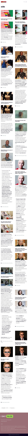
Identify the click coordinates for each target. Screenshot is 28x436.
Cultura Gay (4, 42)
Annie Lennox (21, 185)
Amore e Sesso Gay (19, 46)
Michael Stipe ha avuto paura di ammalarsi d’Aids (6, 150)
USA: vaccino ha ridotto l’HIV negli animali (20, 121)
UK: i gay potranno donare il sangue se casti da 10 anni (6, 222)
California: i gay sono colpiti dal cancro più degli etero (6, 103)
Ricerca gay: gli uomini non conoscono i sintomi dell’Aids (20, 22)
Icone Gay (7, 402)
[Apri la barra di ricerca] (24, 2)
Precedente (3, 407)
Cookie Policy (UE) (4, 421)
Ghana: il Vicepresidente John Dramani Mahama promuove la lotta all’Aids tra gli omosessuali (21, 65)
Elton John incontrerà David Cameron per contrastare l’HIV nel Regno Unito (20, 343)
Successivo (13, 407)
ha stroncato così (20, 311)
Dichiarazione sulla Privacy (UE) (6, 419)
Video (2, 342)
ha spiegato (8, 312)
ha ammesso (10, 372)
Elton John (17, 356)
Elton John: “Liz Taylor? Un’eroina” (5, 360)
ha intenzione (21, 356)
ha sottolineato (23, 80)
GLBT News (25, 155)
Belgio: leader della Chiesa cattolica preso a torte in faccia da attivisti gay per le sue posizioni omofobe (21, 250)
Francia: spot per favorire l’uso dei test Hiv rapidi (6, 19)
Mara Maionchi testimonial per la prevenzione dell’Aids (7, 277)
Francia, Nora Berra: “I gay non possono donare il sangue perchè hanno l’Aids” (20, 298)
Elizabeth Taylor (5, 375)
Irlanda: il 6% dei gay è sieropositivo (5, 57)
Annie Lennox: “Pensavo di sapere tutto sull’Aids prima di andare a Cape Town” (20, 172)
